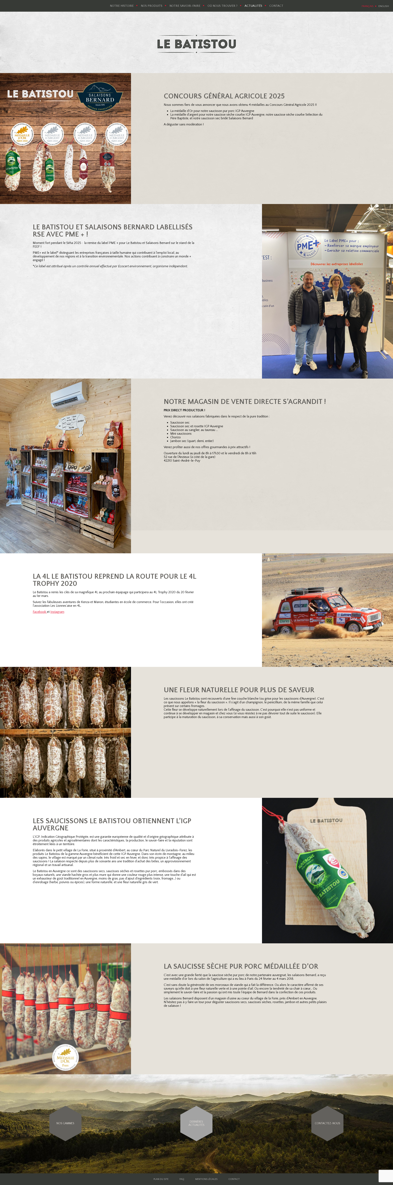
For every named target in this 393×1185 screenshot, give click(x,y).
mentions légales (206, 1179)
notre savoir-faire (184, 6)
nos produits (151, 6)
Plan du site (161, 1179)
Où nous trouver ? (222, 6)
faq (182, 1179)
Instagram (57, 612)
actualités (253, 6)
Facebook (40, 612)
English (383, 6)
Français (368, 6)
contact (276, 6)
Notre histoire (122, 6)
